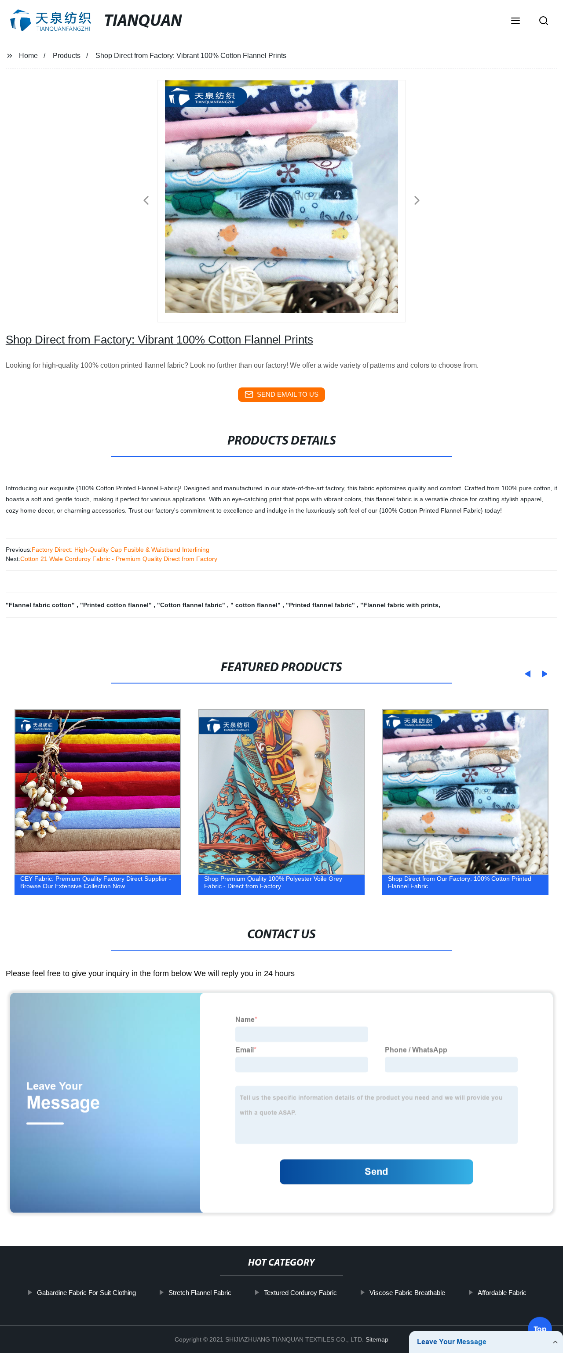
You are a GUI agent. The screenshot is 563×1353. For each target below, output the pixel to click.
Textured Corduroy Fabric (299, 1292)
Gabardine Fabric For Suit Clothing (86, 1292)
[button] (515, 21)
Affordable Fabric (501, 1292)
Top (540, 1327)
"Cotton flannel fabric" (192, 604)
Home (28, 55)
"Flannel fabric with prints (399, 604)
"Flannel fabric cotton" (41, 604)
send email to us (287, 394)
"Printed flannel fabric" (321, 604)
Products (66, 55)
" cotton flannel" (256, 604)
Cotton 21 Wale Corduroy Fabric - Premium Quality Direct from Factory (118, 558)
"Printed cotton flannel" (117, 604)
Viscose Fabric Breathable (407, 1292)
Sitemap (377, 1339)
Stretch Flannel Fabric (199, 1292)
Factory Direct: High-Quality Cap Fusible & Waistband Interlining (120, 549)
